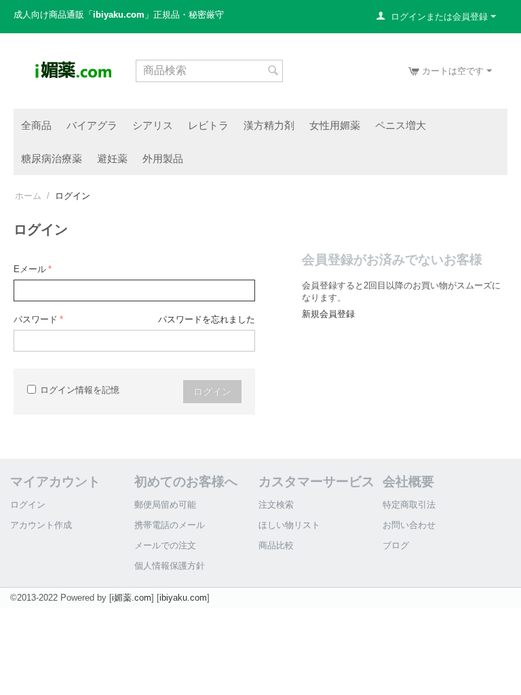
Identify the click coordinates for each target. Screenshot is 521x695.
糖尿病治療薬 (51, 158)
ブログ (396, 545)
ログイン (212, 391)
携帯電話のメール (169, 525)
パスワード (36, 319)
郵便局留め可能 (165, 505)
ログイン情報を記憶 (79, 390)
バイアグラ (91, 125)
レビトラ (208, 125)
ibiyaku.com (183, 598)
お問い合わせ (409, 525)
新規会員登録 (328, 314)
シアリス (152, 125)
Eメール (30, 269)
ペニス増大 (400, 125)
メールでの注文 (165, 545)
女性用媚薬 (334, 125)
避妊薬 (112, 158)
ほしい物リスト (289, 525)
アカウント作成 (41, 525)
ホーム (28, 196)
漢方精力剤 (269, 125)
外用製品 (162, 158)
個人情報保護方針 (169, 566)
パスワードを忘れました (206, 319)
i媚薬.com (131, 598)
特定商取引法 (409, 505)
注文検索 (276, 505)
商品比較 (276, 545)
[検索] (272, 72)
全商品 (36, 125)
